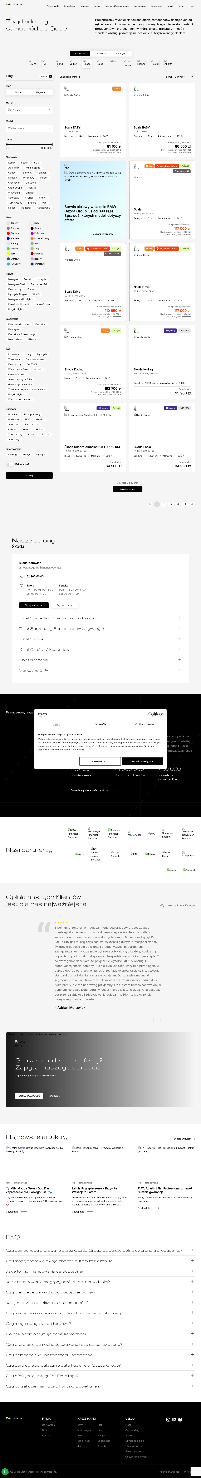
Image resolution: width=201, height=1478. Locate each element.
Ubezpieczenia (133, 1446)
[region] (100, 970)
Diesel (27, 279)
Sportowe (13, 424)
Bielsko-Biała (15, 339)
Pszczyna (13, 329)
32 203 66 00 (35, 576)
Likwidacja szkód (134, 1440)
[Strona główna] (14, 6)
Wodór (36, 294)
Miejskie (40, 419)
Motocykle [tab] (121, 53)
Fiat (100, 1424)
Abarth (102, 1446)
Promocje (84, 6)
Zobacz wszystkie (183, 1138)
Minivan (12, 177)
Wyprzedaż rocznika (19, 399)
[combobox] (30, 110)
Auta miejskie (32, 167)
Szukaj (29, 475)
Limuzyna (31, 182)
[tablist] (100, 54)
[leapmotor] (141, 63)
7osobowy (14, 359)
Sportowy (13, 197)
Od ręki (38, 369)
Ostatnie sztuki (16, 374)
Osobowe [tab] (80, 53)
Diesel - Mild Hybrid (19, 304)
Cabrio (12, 429)
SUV (36, 162)
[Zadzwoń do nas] (5, 1471)
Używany (13, 354)
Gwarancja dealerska (20, 384)
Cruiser (29, 197)
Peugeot (102, 1435)
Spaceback (43, 207)
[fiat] (114, 63)
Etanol (30, 289)
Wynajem (41, 454)
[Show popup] (49, 128)
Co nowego (156, 6)
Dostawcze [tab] (100, 53)
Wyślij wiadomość (29, 1095)
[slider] (7, 144)
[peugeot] (154, 63)
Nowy (28, 354)
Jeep (100, 1430)
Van (44, 202)
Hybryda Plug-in (17, 294)
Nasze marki (53, 6)
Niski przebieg (32, 414)
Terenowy (28, 177)
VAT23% (32, 364)
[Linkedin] (174, 1420)
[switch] (10, 464)
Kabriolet (26, 172)
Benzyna (13, 279)
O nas (182, 6)
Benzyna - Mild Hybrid (20, 299)
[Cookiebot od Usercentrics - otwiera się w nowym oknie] (150, 714)
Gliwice (32, 339)
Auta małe (14, 167)
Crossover (14, 182)
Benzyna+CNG (16, 284)
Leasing (12, 454)
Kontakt (170, 6)
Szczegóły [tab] (100, 724)
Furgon (44, 177)
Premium (13, 414)
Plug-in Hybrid (16, 309)
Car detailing (132, 1430)
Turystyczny (15, 202)
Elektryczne (31, 424)
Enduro (32, 202)
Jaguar (81, 1446)
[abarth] (168, 63)
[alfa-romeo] (127, 63)
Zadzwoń (54, 1096)
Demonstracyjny (35, 359)
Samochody (69, 6)
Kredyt (26, 454)
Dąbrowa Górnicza (18, 324)
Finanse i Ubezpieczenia (117, 6)
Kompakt (42, 172)
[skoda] (87, 63)
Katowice (40, 324)
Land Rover (83, 1440)
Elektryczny (14, 289)
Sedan (24, 162)
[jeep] (100, 63)
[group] (100, 63)
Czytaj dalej (12, 1211)
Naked (11, 207)
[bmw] (33, 63)
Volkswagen (84, 1430)
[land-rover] (60, 63)
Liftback (30, 192)
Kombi (11, 162)
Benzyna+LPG (39, 284)
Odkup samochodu (136, 1456)
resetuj (44, 76)
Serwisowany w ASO (20, 379)
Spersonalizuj (98, 761)
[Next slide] (163, 1020)
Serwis (97, 6)
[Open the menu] (192, 6)
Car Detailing (140, 6)
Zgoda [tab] (56, 724)
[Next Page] (192, 504)
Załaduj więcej (127, 489)
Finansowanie (133, 1451)
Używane (40, 92)
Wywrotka (14, 192)
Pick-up (32, 187)
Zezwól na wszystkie (142, 761)
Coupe (12, 172)
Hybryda (41, 279)
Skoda (80, 1435)
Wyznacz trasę (64, 605)
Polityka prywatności (170, 1471)
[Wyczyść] (50, 110)
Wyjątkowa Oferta (18, 369)
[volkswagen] (73, 63)
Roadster (26, 207)
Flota (128, 1424)
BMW (80, 1424)
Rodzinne (13, 419)
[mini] (46, 63)
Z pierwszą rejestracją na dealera (26, 389)
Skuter (43, 197)
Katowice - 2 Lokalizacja (21, 334)
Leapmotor (104, 1440)
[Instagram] (168, 1420)
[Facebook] (180, 1420)
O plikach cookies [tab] (144, 724)
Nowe (18, 92)
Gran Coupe (15, 187)
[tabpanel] (100, 63)
